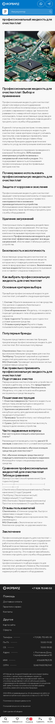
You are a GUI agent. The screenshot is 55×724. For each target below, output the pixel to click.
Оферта (7, 630)
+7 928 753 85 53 (42, 588)
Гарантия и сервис (12, 606)
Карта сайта (9, 624)
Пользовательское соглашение (16, 706)
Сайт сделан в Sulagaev (12, 711)
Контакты (8, 611)
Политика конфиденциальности (17, 701)
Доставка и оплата (12, 601)
